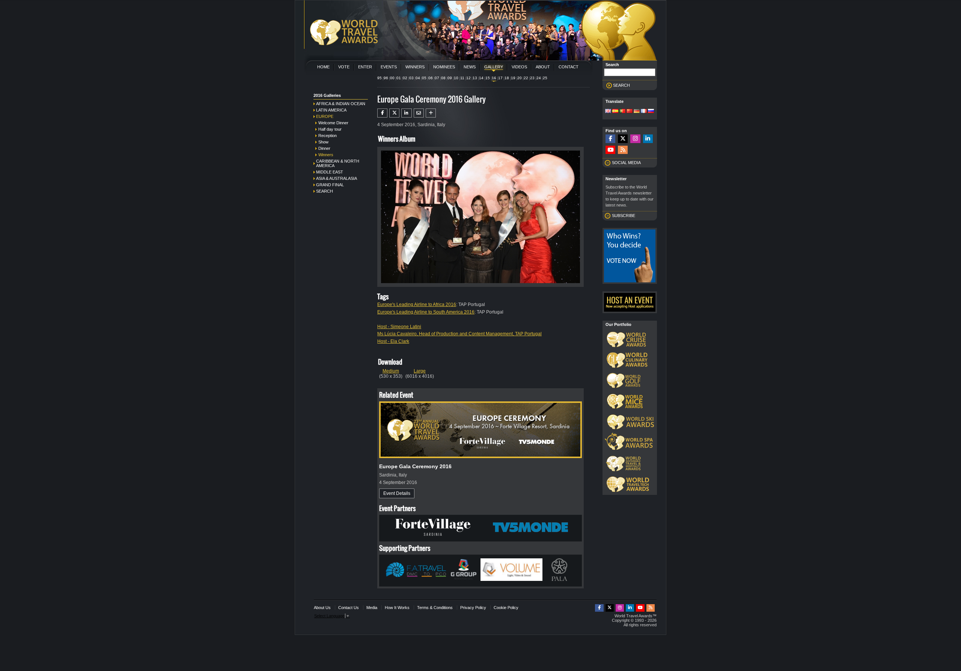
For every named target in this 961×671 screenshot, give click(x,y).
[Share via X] (394, 113)
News (470, 67)
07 (437, 78)
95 (379, 78)
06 (430, 78)
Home (323, 67)
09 (449, 78)
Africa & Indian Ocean (340, 103)
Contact (568, 67)
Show (323, 142)
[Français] (644, 111)
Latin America (331, 110)
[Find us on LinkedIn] (648, 138)
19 (513, 78)
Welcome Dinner (333, 123)
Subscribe (623, 215)
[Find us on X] (623, 138)
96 (386, 78)
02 (405, 78)
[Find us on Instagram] (635, 138)
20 (519, 78)
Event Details (396, 493)
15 (487, 78)
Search (324, 191)
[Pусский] (651, 111)
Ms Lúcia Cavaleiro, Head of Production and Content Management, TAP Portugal (459, 333)
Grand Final (330, 184)
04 (418, 78)
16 (494, 78)
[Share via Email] (418, 113)
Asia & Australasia (336, 178)
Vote (343, 67)
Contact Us (348, 607)
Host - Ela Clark (393, 341)
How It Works (397, 607)
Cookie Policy (506, 607)
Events (389, 67)
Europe (324, 116)
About (543, 67)
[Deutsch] (637, 111)
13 (475, 78)
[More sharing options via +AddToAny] (430, 113)
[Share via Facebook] (382, 113)
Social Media (626, 162)
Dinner (324, 148)
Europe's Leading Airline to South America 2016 (425, 312)
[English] (608, 111)
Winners (415, 67)
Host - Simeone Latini (399, 326)
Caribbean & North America (337, 163)
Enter (365, 67)
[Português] (622, 111)
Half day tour (330, 129)
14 (481, 78)
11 (462, 78)
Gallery (493, 67)
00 (392, 78)
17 (500, 78)
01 (398, 78)
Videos (519, 67)
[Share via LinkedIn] (406, 113)
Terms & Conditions (435, 607)
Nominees (444, 67)
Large (420, 371)
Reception (327, 135)
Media (371, 607)
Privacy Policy (473, 607)
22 (526, 78)
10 (456, 78)
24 (538, 78)
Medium (391, 371)
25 (545, 78)
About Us (322, 607)
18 (507, 78)
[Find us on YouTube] (610, 150)
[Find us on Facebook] (610, 138)
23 (532, 78)
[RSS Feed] (623, 150)
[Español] (615, 111)
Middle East (329, 172)
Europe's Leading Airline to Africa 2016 (416, 304)
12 (468, 78)
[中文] (630, 111)
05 (424, 78)
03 (411, 78)
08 (443, 78)
